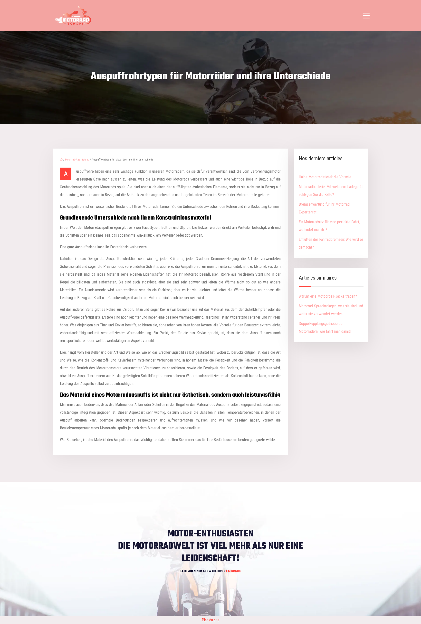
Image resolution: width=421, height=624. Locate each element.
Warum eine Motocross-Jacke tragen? (328, 296)
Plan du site (211, 620)
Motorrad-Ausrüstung (77, 159)
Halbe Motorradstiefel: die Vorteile (325, 177)
